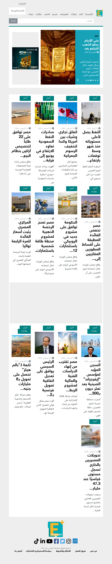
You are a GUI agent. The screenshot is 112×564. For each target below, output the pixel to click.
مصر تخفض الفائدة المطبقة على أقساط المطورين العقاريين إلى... (91, 242)
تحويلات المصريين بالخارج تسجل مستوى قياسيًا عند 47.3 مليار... (91, 472)
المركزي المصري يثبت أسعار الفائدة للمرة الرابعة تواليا (21, 234)
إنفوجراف (64, 14)
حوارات (74, 14)
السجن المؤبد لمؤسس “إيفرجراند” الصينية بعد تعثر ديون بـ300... (91, 379)
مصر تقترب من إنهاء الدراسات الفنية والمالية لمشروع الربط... (68, 376)
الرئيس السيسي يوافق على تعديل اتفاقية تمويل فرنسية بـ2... (45, 378)
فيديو (54, 14)
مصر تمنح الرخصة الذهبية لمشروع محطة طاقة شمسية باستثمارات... (44, 239)
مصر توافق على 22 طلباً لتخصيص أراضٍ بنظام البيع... (21, 144)
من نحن (93, 551)
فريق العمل (80, 551)
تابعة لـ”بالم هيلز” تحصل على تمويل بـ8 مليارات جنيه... (21, 377)
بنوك (30, 14)
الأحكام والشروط (63, 551)
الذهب (47, 14)
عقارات (39, 14)
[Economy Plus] (99, 13)
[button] (69, 81)
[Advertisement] (56, 303)
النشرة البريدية (17, 11)
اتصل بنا (18, 551)
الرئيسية (89, 14)
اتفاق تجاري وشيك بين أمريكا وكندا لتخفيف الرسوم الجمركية (67, 144)
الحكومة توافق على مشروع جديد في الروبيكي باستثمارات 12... (68, 236)
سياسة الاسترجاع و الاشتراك (38, 551)
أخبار (81, 14)
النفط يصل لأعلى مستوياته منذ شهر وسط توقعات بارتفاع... (91, 146)
